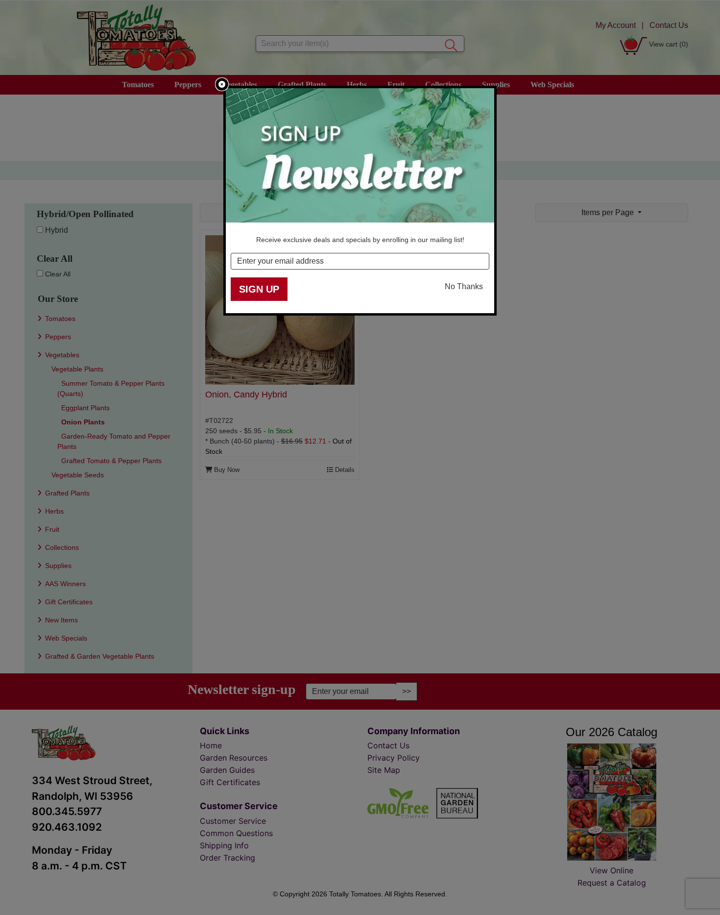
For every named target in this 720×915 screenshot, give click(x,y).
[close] (222, 84)
